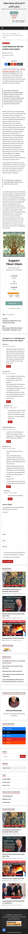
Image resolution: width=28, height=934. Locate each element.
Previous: (11, 320)
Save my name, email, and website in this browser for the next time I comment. (14, 553)
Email (4, 540)
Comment (5, 512)
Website (4, 546)
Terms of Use (6, 785)
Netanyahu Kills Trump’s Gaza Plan (13, 638)
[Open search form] (25, 28)
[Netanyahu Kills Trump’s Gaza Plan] (14, 628)
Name (4, 534)
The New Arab (6, 802)
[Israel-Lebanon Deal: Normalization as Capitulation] (14, 891)
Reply (8, 366)
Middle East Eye (6, 799)
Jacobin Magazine (7, 796)
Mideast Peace (6, 43)
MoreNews (10, 932)
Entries (14, 15)
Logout (14, 17)
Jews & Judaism (7, 585)
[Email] (18, 64)
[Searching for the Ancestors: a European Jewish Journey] (14, 579)
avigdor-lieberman (10, 314)
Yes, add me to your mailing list (11, 557)
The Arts (22, 585)
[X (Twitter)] (9, 64)
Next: (12, 328)
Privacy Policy (6, 782)
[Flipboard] (15, 64)
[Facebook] (6, 64)
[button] (2, 28)
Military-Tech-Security (17, 634)
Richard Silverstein (8, 53)
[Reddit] (12, 64)
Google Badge (6, 779)
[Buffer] (21, 64)
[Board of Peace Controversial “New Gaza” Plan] (14, 604)
